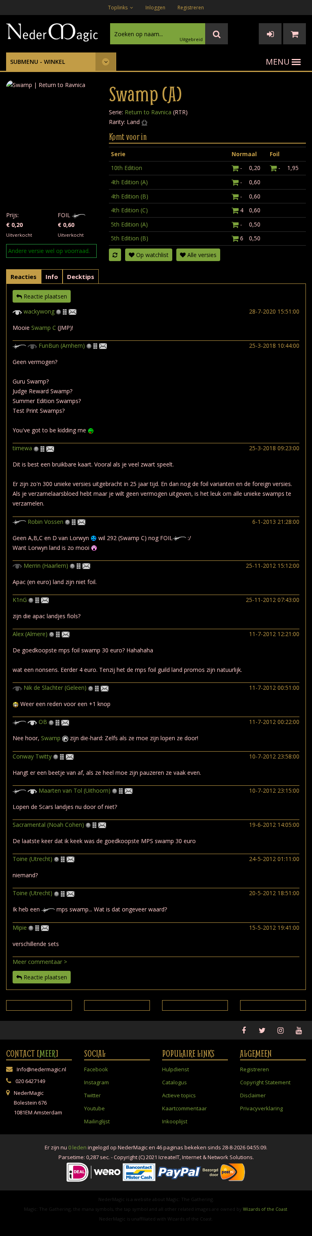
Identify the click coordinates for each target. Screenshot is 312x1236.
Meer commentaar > (40, 962)
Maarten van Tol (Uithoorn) (74, 790)
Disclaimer (253, 1095)
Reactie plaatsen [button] (44, 296)
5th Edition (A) (129, 224)
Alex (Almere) (30, 634)
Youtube (94, 1108)
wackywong (39, 311)
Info (52, 276)
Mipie (20, 927)
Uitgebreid (191, 39)
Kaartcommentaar (184, 1108)
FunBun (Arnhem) (62, 345)
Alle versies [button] (201, 255)
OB (43, 722)
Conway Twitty (32, 756)
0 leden (77, 1147)
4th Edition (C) (129, 210)
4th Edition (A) (129, 182)
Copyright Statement (265, 1082)
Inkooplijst (174, 1121)
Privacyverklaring (261, 1108)
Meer (47, 1053)
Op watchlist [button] (151, 255)
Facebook (96, 1069)
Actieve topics (179, 1095)
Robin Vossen (45, 521)
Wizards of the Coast (265, 1209)
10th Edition (126, 168)
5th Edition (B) (129, 238)
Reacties (24, 276)
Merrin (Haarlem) (46, 565)
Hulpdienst (175, 1069)
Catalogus (174, 1082)
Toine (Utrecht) (32, 859)
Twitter (92, 1095)
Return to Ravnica (148, 112)
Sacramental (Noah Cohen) (48, 824)
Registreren (191, 7)
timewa (22, 448)
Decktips (80, 276)
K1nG (20, 600)
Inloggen (155, 7)
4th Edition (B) (129, 196)
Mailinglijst (97, 1121)
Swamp (51, 738)
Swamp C (43, 327)
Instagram (96, 1082)
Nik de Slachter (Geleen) (55, 687)
